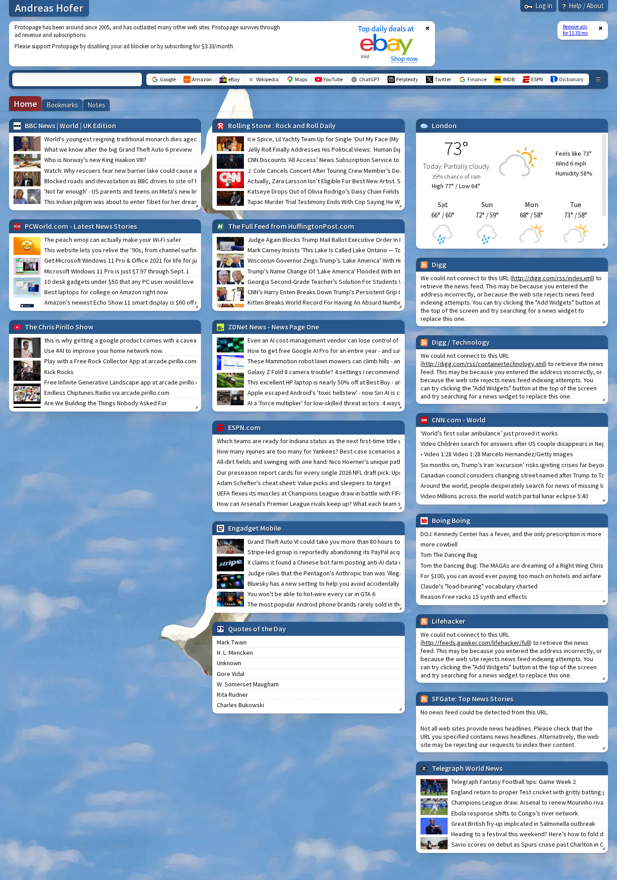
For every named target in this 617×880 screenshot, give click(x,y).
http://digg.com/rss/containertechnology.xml (483, 364)
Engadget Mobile (254, 528)
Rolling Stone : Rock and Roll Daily (282, 125)
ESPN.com (244, 427)
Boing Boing (451, 520)
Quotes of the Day (257, 628)
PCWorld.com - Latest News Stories (81, 226)
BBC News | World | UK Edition (70, 125)
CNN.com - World (459, 419)
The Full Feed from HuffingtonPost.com (291, 226)
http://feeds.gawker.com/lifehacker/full (476, 643)
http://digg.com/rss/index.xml (552, 278)
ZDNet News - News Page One (273, 326)
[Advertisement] (177, 43)
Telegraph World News (467, 768)
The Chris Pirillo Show (59, 326)
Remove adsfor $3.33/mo (575, 29)
